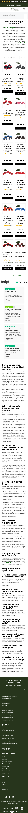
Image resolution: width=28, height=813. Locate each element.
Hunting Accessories (7, 708)
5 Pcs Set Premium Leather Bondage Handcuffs (7, 256)
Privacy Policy (5, 773)
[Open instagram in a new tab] (9, 797)
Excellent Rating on (5, 282)
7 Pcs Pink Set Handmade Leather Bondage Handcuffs (20, 114)
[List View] (24, 57)
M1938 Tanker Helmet (7, 712)
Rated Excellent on (18, 1)
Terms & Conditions (7, 764)
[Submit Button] (24, 689)
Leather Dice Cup (6, 698)
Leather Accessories (7, 717)
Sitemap (4, 768)
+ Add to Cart (7, 91)
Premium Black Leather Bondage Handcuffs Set (20, 79)
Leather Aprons (6, 703)
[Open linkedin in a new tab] (13, 797)
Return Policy (5, 766)
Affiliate (4, 784)
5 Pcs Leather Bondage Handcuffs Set (20, 256)
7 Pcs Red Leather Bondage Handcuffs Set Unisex (20, 186)
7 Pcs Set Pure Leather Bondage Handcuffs (7, 150)
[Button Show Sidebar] (3, 57)
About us (4, 780)
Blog (3, 782)
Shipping (4, 759)
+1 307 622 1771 (5, 750)
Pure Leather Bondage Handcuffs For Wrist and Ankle (8, 112)
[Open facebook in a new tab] (3, 797)
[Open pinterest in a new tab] (6, 797)
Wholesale (5, 789)
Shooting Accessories (7, 710)
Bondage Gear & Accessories (14, 14)
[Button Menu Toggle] (2, 9)
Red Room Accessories (9, 15)
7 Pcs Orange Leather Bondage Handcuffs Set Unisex (7, 222)
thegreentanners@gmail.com (9, 743)
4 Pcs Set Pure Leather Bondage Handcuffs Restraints (7, 79)
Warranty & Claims (7, 787)
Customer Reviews (7, 761)
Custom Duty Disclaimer (8, 771)
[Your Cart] (25, 10)
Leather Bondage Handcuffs (10, 17)
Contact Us (5, 757)
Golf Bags (4, 705)
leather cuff (21, 42)
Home (2, 14)
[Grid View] (21, 57)
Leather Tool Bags (6, 715)
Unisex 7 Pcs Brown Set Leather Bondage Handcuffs (20, 150)
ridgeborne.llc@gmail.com (9, 745)
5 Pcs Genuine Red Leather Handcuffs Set (8, 186)
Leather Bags (5, 701)
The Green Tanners (9, 27)
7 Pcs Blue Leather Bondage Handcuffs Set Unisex (20, 222)
